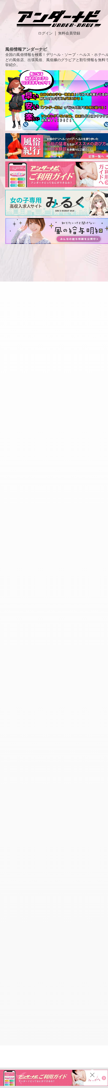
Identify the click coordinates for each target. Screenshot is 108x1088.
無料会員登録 (69, 33)
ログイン (45, 33)
